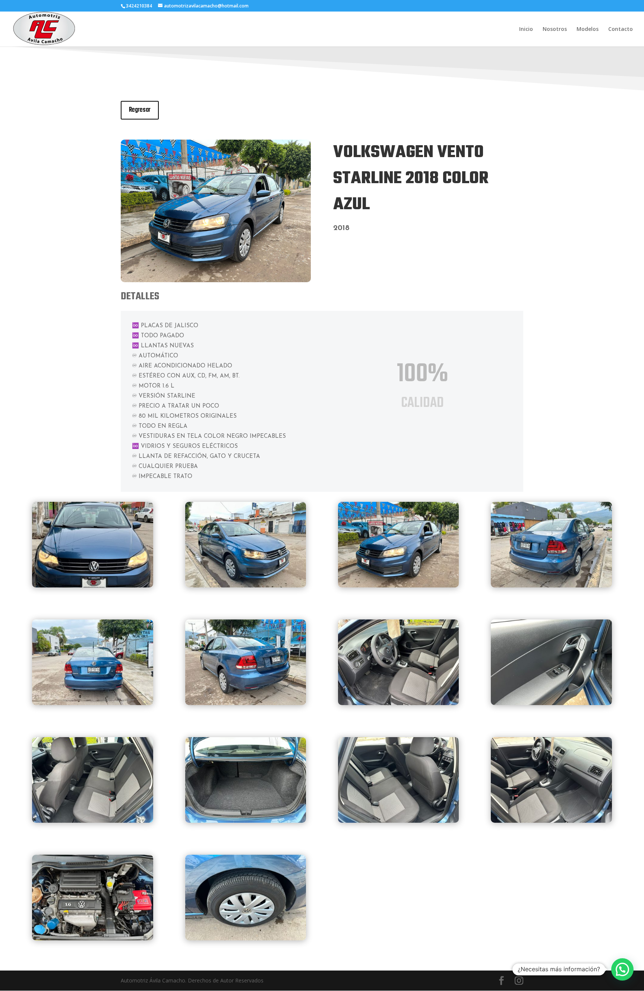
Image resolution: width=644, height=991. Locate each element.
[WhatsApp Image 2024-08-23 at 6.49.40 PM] (216, 280)
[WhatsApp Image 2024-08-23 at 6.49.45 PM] (551, 820)
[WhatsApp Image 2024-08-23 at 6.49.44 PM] (398, 820)
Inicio (526, 29)
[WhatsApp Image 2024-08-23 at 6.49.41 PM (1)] (245, 703)
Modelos (588, 29)
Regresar (140, 110)
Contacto (620, 29)
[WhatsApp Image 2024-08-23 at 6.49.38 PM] (92, 585)
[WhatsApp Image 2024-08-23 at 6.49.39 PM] (245, 585)
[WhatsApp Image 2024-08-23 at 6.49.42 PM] (398, 703)
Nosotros (555, 29)
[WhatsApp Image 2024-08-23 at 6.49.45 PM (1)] (245, 938)
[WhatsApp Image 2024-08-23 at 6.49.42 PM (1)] (551, 703)
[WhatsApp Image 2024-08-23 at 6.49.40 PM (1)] (92, 703)
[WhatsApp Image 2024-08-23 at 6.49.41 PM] (551, 585)
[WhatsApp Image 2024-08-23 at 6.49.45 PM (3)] (92, 938)
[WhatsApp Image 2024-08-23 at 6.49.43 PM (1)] (245, 820)
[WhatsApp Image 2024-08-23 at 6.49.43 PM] (92, 820)
